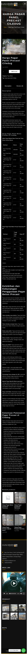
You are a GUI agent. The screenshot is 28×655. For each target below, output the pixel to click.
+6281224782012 (8, 562)
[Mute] (21, 593)
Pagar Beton (10, 76)
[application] (14, 583)
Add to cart (14, 71)
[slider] (12, 593)
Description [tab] (8, 86)
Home (5, 27)
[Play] (4, 593)
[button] (23, 41)
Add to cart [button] (14, 509)
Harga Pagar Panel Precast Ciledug (16, 27)
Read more (2, 507)
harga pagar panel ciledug (10, 78)
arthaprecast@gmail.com (10, 560)
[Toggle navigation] (25, 3)
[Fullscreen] (23, 593)
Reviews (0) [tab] (20, 86)
